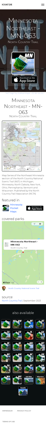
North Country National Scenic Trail (23, 288)
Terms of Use (8, 422)
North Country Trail (12, 300)
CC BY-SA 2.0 (37, 93)
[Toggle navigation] (43, 4)
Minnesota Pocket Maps (16, 208)
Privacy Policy (24, 411)
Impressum (7, 411)
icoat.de (7, 4)
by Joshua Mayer (18, 93)
